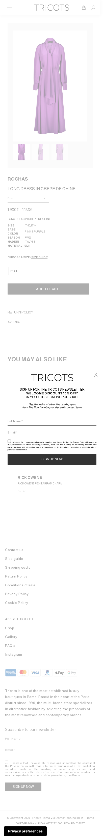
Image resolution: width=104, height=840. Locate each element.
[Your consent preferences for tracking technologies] (25, 831)
